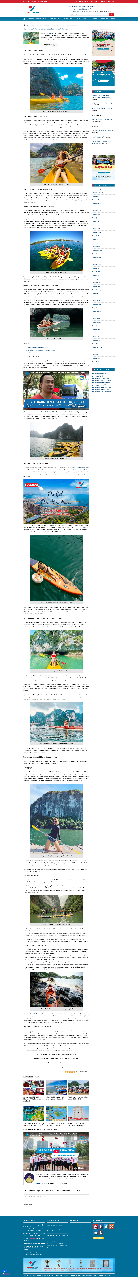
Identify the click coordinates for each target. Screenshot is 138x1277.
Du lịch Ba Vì (95, 268)
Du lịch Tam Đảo (96, 271)
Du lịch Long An (96, 351)
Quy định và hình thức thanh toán (55, 1227)
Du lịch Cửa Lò (96, 235)
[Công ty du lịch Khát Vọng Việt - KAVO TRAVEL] (31, 10)
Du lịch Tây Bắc (96, 279)
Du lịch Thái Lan (96, 300)
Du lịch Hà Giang (96, 189)
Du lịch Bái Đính (96, 329)
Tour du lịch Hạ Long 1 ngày (99, 373)
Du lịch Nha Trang (96, 257)
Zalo (4, 1271)
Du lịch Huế (95, 293)
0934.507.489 (35, 1248)
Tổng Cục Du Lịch (51, 1242)
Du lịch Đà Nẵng (96, 253)
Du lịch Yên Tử (96, 333)
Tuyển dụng (111, 1)
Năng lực (86, 1)
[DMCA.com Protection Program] (98, 1238)
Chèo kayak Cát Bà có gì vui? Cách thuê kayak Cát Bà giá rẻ (65, 25)
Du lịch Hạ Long (96, 214)
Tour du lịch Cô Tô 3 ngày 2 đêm (100, 378)
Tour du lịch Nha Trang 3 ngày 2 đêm (101, 387)
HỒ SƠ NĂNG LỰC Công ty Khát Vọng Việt (79, 9)
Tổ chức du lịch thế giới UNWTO (55, 1243)
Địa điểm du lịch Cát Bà (41, 25)
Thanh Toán (103, 1)
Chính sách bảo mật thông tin (54, 1229)
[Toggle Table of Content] (54, 45)
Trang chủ (27, 25)
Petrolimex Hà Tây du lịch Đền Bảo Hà (102, 125)
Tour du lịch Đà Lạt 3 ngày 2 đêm (100, 389)
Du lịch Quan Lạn (96, 217)
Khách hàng (94, 1)
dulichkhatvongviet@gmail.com (35, 1252)
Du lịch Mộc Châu (96, 203)
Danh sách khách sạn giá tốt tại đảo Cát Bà (37, 347)
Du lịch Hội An (95, 354)
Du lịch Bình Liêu (96, 210)
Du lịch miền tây (96, 282)
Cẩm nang (94, 18)
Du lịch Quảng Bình (97, 250)
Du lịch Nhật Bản (96, 304)
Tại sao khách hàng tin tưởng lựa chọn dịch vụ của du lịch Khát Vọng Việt (86, 8)
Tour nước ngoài (55, 18)
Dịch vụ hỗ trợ (68, 18)
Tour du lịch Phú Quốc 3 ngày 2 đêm (101, 391)
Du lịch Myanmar (96, 322)
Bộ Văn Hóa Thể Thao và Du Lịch (55, 1240)
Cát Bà (33, 25)
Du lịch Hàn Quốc (96, 315)
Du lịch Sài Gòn (96, 286)
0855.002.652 (27, 1249)
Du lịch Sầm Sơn (96, 232)
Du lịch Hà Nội (95, 275)
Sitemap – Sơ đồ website (53, 1231)
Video (78, 18)
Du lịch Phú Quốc (96, 264)
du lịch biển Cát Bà (49, 33)
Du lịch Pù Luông (96, 289)
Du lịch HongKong (96, 325)
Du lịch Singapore (96, 297)
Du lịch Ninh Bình (96, 340)
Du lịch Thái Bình (96, 343)
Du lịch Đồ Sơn (96, 228)
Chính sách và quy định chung (54, 1225)
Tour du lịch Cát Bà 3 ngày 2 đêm (100, 376)
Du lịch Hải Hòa (96, 246)
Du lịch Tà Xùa (96, 361)
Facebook (5, 1274)
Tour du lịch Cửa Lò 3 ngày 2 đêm (100, 384)
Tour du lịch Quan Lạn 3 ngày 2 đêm (101, 380)
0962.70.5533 (27, 1248)
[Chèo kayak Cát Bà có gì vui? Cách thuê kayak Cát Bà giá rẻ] (31, 38)
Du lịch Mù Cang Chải (97, 192)
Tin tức (85, 18)
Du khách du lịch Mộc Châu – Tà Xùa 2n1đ (103, 130)
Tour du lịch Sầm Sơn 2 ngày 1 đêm (101, 382)
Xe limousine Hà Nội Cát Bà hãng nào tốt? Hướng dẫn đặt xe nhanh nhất (33, 1099)
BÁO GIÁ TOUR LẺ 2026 (75, 6)
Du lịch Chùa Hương (97, 311)
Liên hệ (113, 18)
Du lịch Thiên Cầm (97, 239)
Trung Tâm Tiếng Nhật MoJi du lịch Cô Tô (102, 108)
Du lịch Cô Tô (95, 221)
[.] (24, 19)
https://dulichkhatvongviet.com (35, 1254)
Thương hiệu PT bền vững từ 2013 (77, 11)
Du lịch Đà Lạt (95, 261)
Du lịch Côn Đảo (96, 318)
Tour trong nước (41, 18)
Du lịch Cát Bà (95, 225)
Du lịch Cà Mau (96, 336)
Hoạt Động (78, 1)
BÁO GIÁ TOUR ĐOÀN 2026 (88, 6)
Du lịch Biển (95, 307)
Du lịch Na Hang (96, 207)
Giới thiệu (31, 18)
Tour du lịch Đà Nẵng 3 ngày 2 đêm (101, 385)
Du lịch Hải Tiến (96, 243)
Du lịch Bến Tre (96, 358)
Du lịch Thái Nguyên (97, 347)
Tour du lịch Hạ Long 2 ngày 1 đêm (101, 375)
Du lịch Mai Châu (96, 199)
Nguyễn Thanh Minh (41, 1183)
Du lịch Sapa (95, 196)
